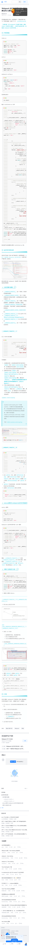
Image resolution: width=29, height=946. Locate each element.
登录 (25, 1)
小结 (2, 807)
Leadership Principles (5, 929)
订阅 (25, 740)
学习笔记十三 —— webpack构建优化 (10, 883)
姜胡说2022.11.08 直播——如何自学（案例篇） (10, 931)
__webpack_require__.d (8, 801)
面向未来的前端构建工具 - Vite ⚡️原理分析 (11, 877)
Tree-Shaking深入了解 (7, 867)
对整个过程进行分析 (6, 805)
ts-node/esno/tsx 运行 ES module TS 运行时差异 (13, 872)
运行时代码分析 (4, 794)
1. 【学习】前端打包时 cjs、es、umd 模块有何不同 (13, 910)
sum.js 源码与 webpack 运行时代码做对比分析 (12, 803)
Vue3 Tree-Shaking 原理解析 (8, 888)
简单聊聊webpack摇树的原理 (8, 894)
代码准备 (3, 792)
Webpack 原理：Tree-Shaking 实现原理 (11, 850)
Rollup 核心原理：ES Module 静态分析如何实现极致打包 (14, 905)
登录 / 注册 (13, 761)
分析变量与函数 (5, 797)
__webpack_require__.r (8, 799)
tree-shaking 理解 (6, 921)
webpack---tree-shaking (7, 856)
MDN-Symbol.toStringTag (14, 422)
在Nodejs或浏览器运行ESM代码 (9, 899)
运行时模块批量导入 (6, 845)
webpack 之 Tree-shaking (8, 861)
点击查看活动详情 (21, 21)
